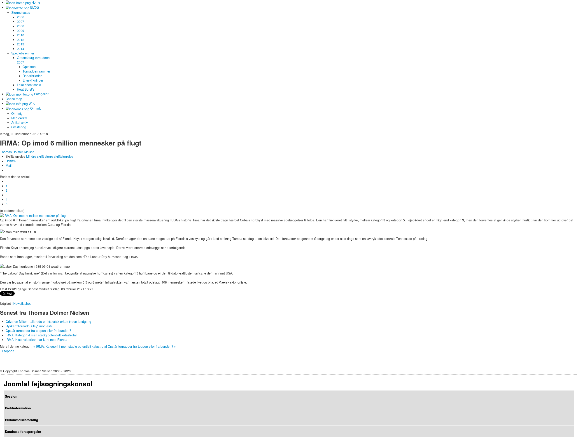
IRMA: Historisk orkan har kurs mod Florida (36, 339)
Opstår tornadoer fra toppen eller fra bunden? (38, 330)
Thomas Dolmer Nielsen (17, 152)
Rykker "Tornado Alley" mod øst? (29, 326)
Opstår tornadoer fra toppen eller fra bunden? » (142, 346)
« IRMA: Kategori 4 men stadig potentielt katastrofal (70, 346)
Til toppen (7, 351)
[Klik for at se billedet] (33, 215)
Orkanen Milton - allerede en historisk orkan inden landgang (48, 321)
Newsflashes (22, 303)
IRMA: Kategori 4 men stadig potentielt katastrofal (41, 335)
